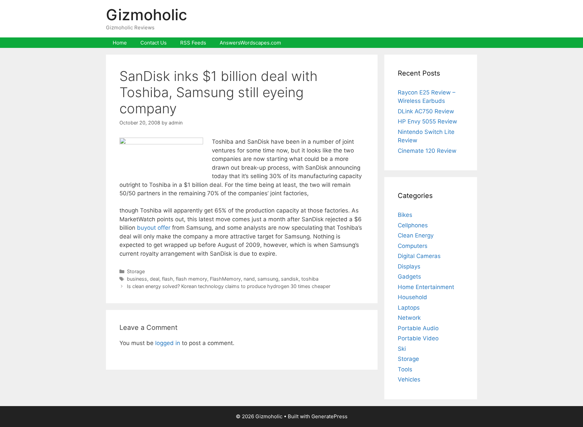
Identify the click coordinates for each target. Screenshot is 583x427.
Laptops (409, 307)
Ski (402, 348)
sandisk (290, 279)
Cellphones (413, 225)
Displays (409, 266)
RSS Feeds (193, 42)
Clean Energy (416, 235)
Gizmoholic (146, 14)
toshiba (309, 279)
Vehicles (409, 379)
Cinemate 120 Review (427, 150)
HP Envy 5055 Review (427, 121)
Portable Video (418, 338)
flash (167, 279)
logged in (167, 343)
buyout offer (153, 227)
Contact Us (153, 42)
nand (249, 279)
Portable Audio (418, 328)
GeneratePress (329, 416)
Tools (405, 369)
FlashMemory (225, 279)
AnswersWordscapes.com (250, 42)
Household (412, 297)
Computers (412, 246)
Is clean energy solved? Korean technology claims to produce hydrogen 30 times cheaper (228, 286)
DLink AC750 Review (426, 111)
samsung (267, 279)
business (137, 279)
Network (409, 317)
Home (120, 42)
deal (154, 279)
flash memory (191, 279)
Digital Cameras (419, 256)
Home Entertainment (426, 287)
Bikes (405, 214)
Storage (136, 271)
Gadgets (409, 276)
